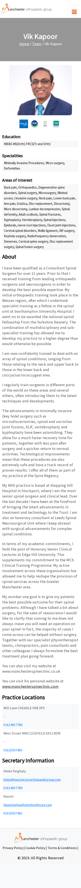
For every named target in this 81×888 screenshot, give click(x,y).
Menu (73, 8)
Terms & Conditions (62, 848)
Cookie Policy (35, 848)
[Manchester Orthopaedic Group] (26, 7)
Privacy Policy (13, 848)
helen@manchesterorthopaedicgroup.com (32, 780)
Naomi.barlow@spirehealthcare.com (27, 805)
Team (36, 43)
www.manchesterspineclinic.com (30, 686)
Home (24, 43)
